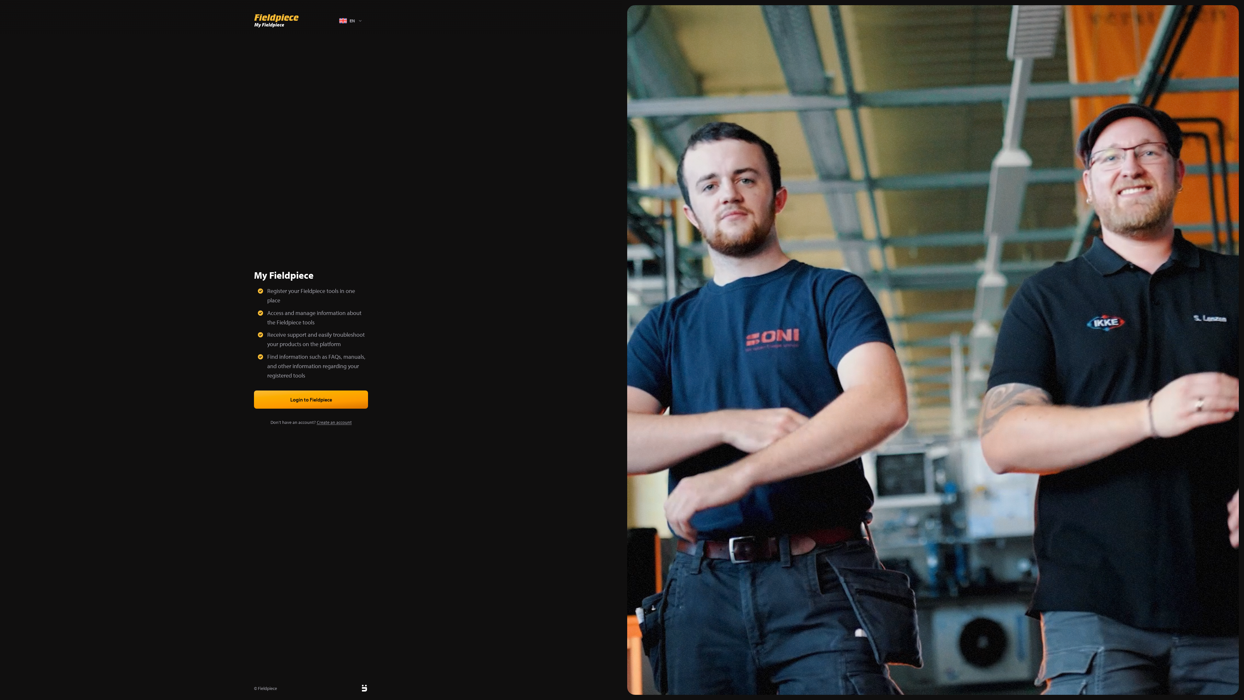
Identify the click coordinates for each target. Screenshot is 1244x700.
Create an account (334, 422)
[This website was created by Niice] (357, 688)
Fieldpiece (267, 688)
